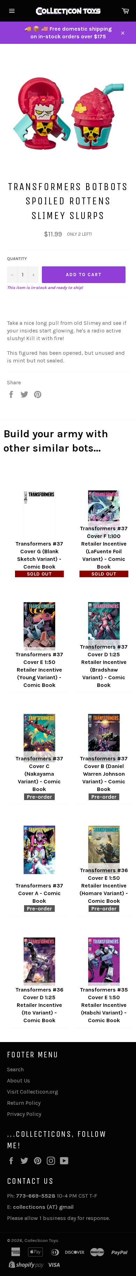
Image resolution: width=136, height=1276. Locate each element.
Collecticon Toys (41, 1240)
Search (15, 1069)
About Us (18, 1080)
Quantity (17, 258)
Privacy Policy (24, 1114)
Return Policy (23, 1102)
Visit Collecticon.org (32, 1091)
